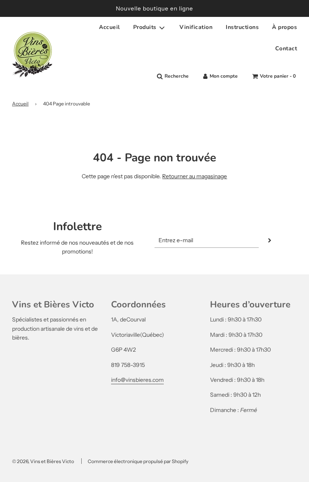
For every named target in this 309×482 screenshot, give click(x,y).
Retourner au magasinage (194, 176)
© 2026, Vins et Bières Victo (43, 461)
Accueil (109, 27)
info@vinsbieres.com (137, 379)
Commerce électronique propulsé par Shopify (138, 461)
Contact (286, 48)
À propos (284, 27)
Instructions (242, 27)
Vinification (195, 27)
